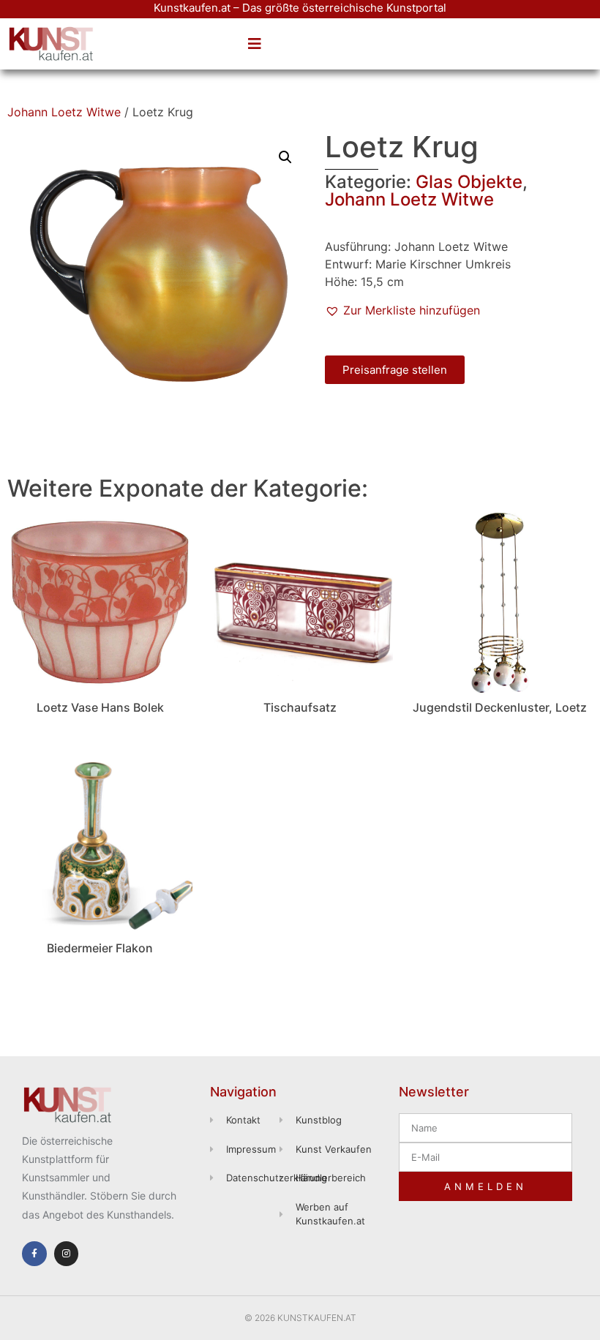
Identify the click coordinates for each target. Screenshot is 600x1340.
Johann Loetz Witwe (64, 112)
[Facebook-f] (34, 1253)
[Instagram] (66, 1253)
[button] (255, 44)
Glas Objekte (469, 181)
